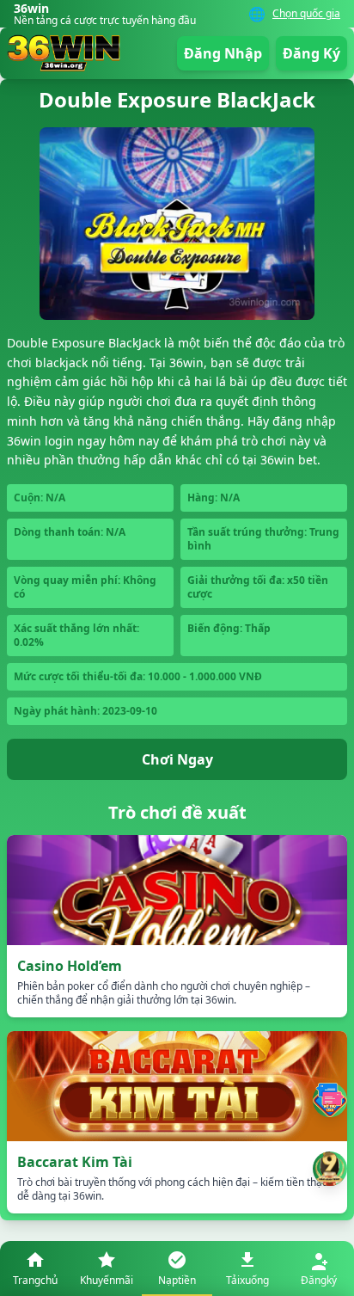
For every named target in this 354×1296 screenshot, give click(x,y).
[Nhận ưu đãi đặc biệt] (330, 1169)
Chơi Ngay (177, 759)
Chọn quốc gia (306, 14)
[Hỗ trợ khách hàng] (330, 1100)
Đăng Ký (311, 53)
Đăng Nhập (223, 53)
